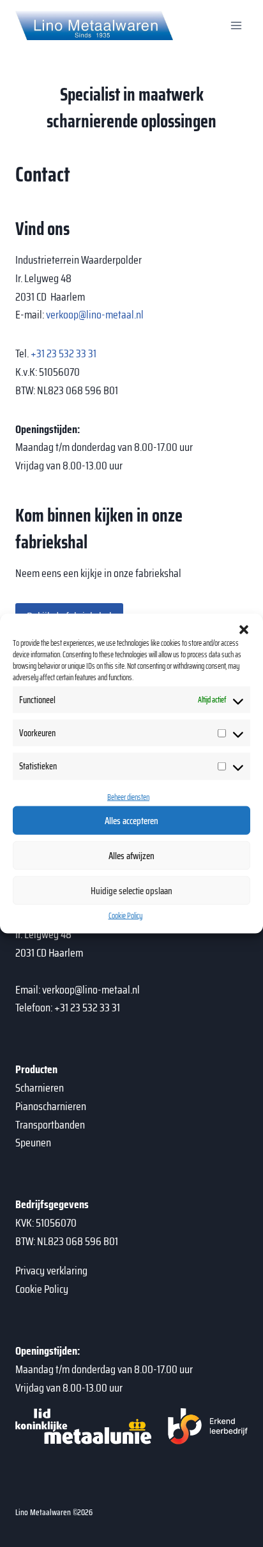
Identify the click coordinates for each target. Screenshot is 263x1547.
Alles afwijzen (131, 856)
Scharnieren (39, 1088)
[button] (243, 629)
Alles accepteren (131, 821)
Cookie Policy (125, 915)
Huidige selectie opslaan (131, 891)
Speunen (33, 1142)
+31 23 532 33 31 (63, 353)
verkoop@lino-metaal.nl (95, 315)
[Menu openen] (236, 25)
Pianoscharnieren (50, 1106)
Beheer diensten (128, 796)
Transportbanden (50, 1125)
